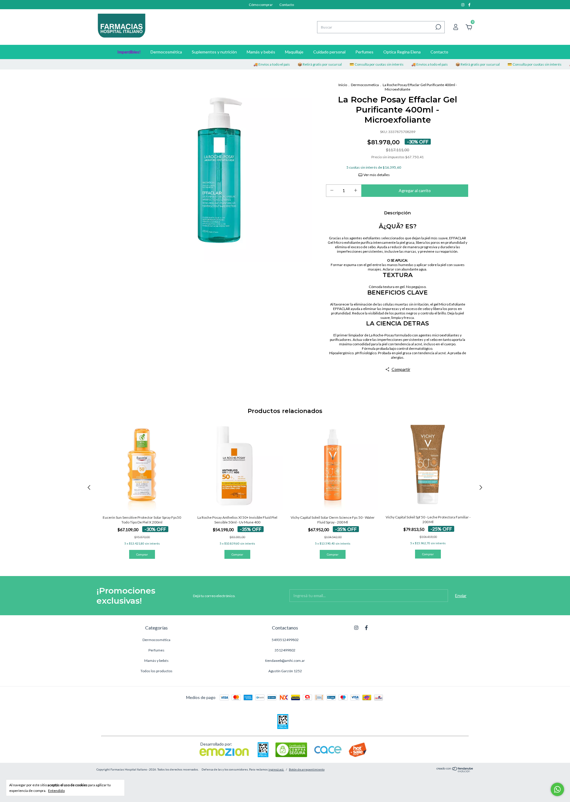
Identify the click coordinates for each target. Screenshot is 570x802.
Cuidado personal (329, 51)
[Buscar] (437, 27)
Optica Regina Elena (402, 51)
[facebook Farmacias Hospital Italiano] (469, 4)
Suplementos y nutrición (214, 51)
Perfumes (364, 51)
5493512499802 (285, 640)
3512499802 (285, 650)
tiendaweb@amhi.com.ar (285, 660)
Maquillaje (294, 51)
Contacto (286, 4)
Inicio (342, 85)
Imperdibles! (129, 51)
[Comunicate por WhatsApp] (557, 789)
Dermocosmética (166, 51)
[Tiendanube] (455, 770)
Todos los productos (156, 671)
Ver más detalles (376, 175)
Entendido (56, 790)
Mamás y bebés (261, 51)
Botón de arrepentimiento (306, 769)
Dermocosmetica (365, 85)
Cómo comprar (261, 4)
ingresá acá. (276, 769)
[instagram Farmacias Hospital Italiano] (463, 4)
